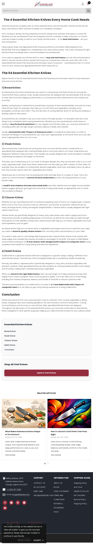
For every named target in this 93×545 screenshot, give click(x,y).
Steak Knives (9, 336)
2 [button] (48, 463)
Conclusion (9, 349)
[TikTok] (24, 502)
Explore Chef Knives (46, 373)
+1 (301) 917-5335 (14, 489)
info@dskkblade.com (21, 494)
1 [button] (45, 463)
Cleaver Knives (10, 340)
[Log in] (82, 4)
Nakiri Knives (9, 345)
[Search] (46, 10)
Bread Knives (10, 331)
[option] (23, 429)
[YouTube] (5, 508)
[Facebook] (5, 502)
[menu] (3, 3)
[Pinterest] (18, 502)
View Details (10, 455)
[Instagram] (11, 502)
